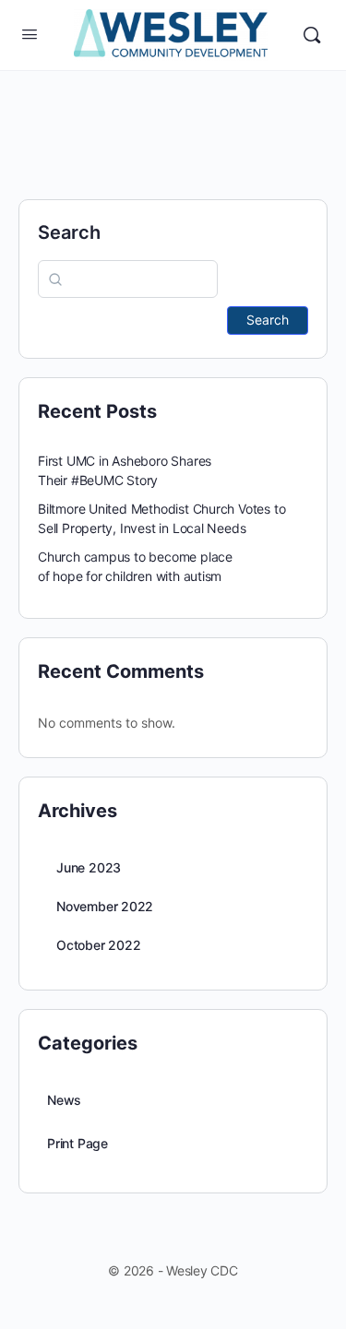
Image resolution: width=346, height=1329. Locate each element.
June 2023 (88, 867)
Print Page (77, 1143)
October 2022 (98, 945)
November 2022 (104, 906)
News (64, 1100)
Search (69, 232)
